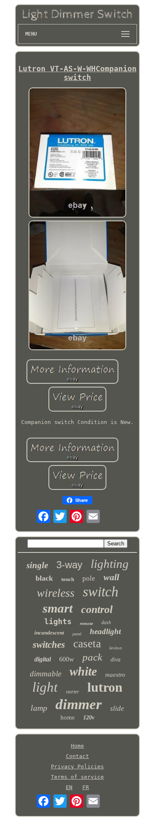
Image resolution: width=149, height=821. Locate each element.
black (44, 578)
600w (66, 659)
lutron (105, 687)
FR (85, 787)
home (67, 717)
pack (92, 657)
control (97, 609)
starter (72, 692)
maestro (115, 674)
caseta (87, 643)
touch (67, 579)
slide (117, 708)
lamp (39, 707)
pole (88, 578)
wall (111, 577)
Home (77, 746)
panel (77, 634)
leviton (115, 647)
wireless (55, 592)
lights (58, 621)
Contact (77, 756)
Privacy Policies (77, 766)
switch (100, 591)
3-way (69, 564)
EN (69, 787)
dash (106, 622)
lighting (110, 563)
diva (115, 659)
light (45, 687)
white (83, 671)
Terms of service (77, 777)
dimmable (45, 673)
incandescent (49, 633)
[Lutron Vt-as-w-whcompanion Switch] (77, 153)
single (37, 565)
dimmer (78, 704)
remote (86, 623)
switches (49, 644)
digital (42, 659)
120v (88, 717)
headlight (105, 631)
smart (58, 608)
